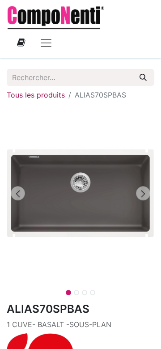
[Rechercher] (143, 77)
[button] (18, 193)
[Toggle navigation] (46, 42)
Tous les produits (36, 94)
